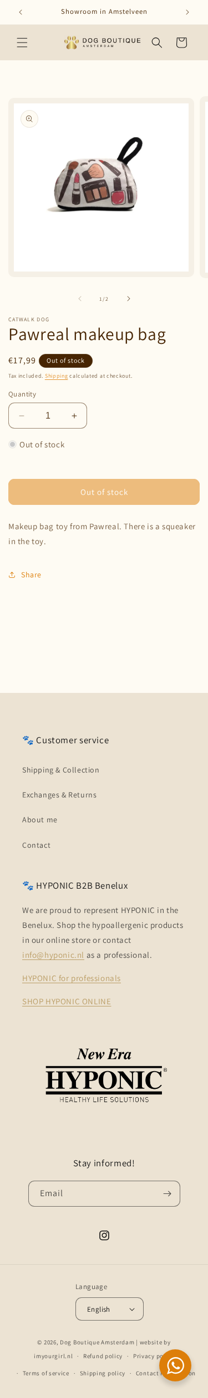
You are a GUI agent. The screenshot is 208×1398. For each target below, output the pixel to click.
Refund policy (103, 1356)
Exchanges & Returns (59, 795)
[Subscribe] (167, 1194)
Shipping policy (103, 1373)
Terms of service (46, 1373)
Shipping (56, 375)
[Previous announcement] (20, 12)
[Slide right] (128, 298)
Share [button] (31, 575)
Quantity (22, 394)
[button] (22, 42)
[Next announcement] (187, 12)
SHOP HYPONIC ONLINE (66, 1001)
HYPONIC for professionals (71, 978)
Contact (36, 845)
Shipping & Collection (61, 770)
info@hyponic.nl (53, 955)
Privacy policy (153, 1356)
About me (40, 820)
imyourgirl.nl (53, 1356)
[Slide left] (80, 298)
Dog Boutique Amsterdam (97, 1342)
